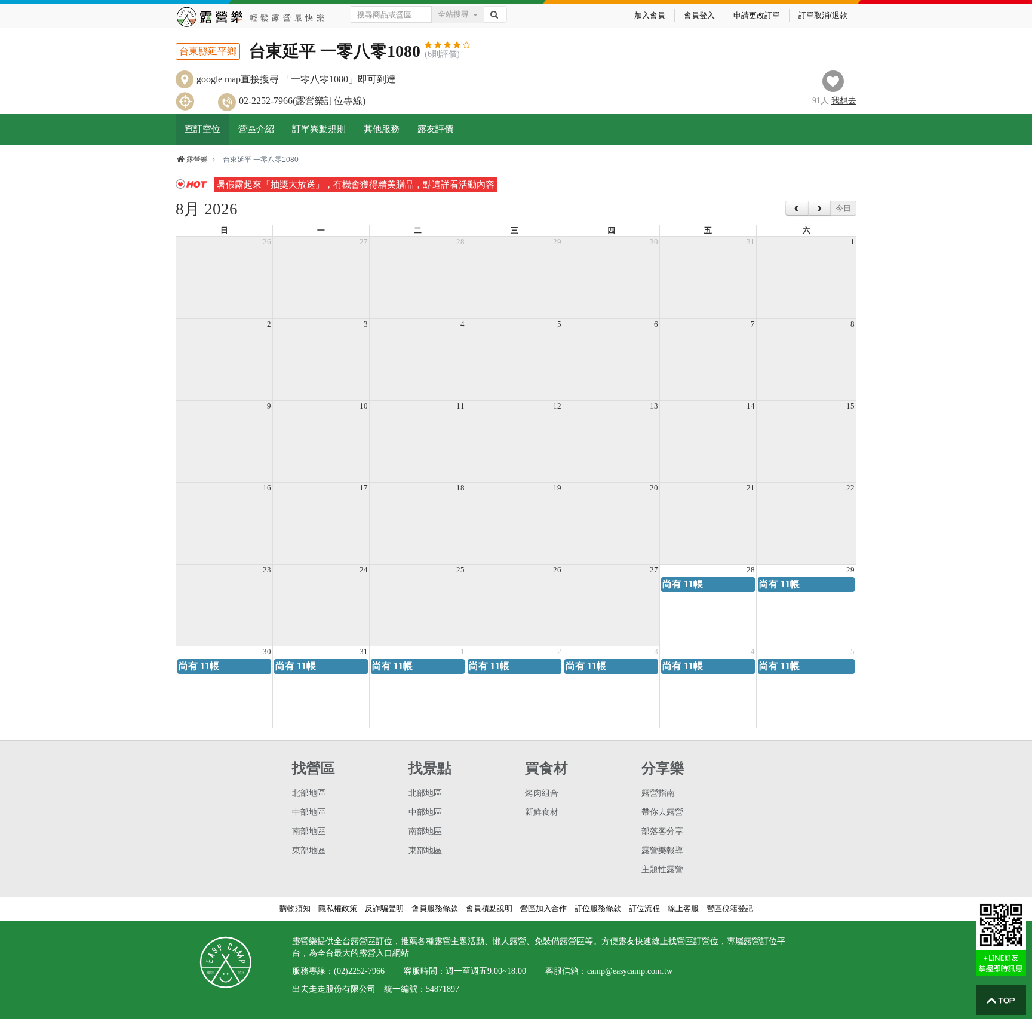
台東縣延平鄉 (207, 51)
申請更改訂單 (756, 15)
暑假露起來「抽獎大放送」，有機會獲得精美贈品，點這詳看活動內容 (355, 184)
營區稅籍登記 (730, 908)
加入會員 (649, 15)
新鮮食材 (541, 812)
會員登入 (699, 15)
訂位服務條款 (598, 908)
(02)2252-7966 (359, 971)
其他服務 (382, 129)
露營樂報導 (662, 850)
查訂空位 (202, 129)
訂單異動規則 (319, 129)
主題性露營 (662, 869)
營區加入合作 (543, 908)
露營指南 (658, 793)
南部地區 (308, 831)
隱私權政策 (337, 908)
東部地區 (308, 850)
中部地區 (308, 812)
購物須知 (295, 908)
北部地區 (308, 793)
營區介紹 (256, 129)
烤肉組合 (541, 793)
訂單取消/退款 (822, 15)
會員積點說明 (489, 908)
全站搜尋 (453, 14)
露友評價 (435, 129)
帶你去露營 (662, 812)
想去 (843, 100)
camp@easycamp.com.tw (629, 971)
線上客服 (683, 908)
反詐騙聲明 (384, 908)
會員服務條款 (434, 908)
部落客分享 (662, 831)
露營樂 (197, 159)
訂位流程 (644, 908)
